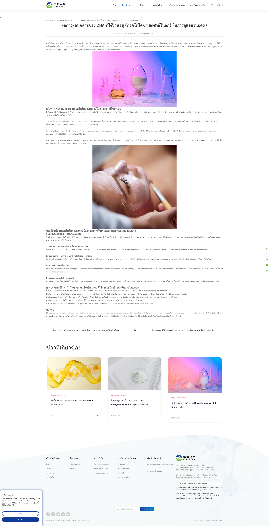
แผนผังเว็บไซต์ (217, 521)
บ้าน (114, 5)
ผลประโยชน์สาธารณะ (102, 465)
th (221, 5)
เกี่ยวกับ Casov (128, 5)
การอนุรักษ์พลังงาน (101, 469)
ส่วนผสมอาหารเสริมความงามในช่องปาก (160, 466)
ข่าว (53, 20)
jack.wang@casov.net (188, 467)
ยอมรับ (20, 519)
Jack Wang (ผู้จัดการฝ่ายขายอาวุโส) (192, 465)
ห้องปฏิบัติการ (51, 473)
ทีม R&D (121, 473)
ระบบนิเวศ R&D (123, 465)
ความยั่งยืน (157, 5)
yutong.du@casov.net (205, 467)
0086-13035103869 (207, 470)
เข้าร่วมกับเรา (75, 465)
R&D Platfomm (124, 469)
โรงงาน (49, 469)
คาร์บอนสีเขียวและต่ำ (102, 473)
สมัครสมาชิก (147, 509)
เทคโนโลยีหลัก (123, 477)
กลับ (134, 330)
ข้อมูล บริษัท (50, 477)
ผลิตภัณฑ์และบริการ (198, 5)
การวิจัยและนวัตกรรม (176, 5)
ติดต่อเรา (143, 5)
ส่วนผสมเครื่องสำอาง (155, 471)
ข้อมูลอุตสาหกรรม (63, 20)
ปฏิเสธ (20, 513)
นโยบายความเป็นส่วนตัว (202, 521)
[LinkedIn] (53, 514)
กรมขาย (73, 469)
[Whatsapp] (58, 514)
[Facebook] (48, 514)
